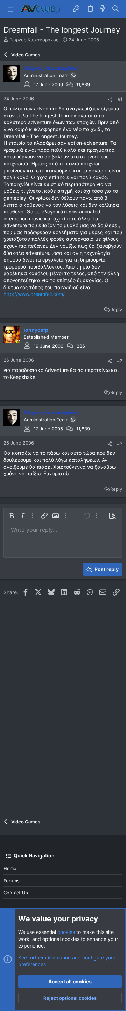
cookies (66, 932)
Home (10, 868)
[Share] (110, 99)
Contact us (16, 892)
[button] (11, 8)
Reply (116, 309)
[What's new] (103, 9)
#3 (119, 443)
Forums (12, 880)
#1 (120, 99)
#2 (119, 361)
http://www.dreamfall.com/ (34, 294)
